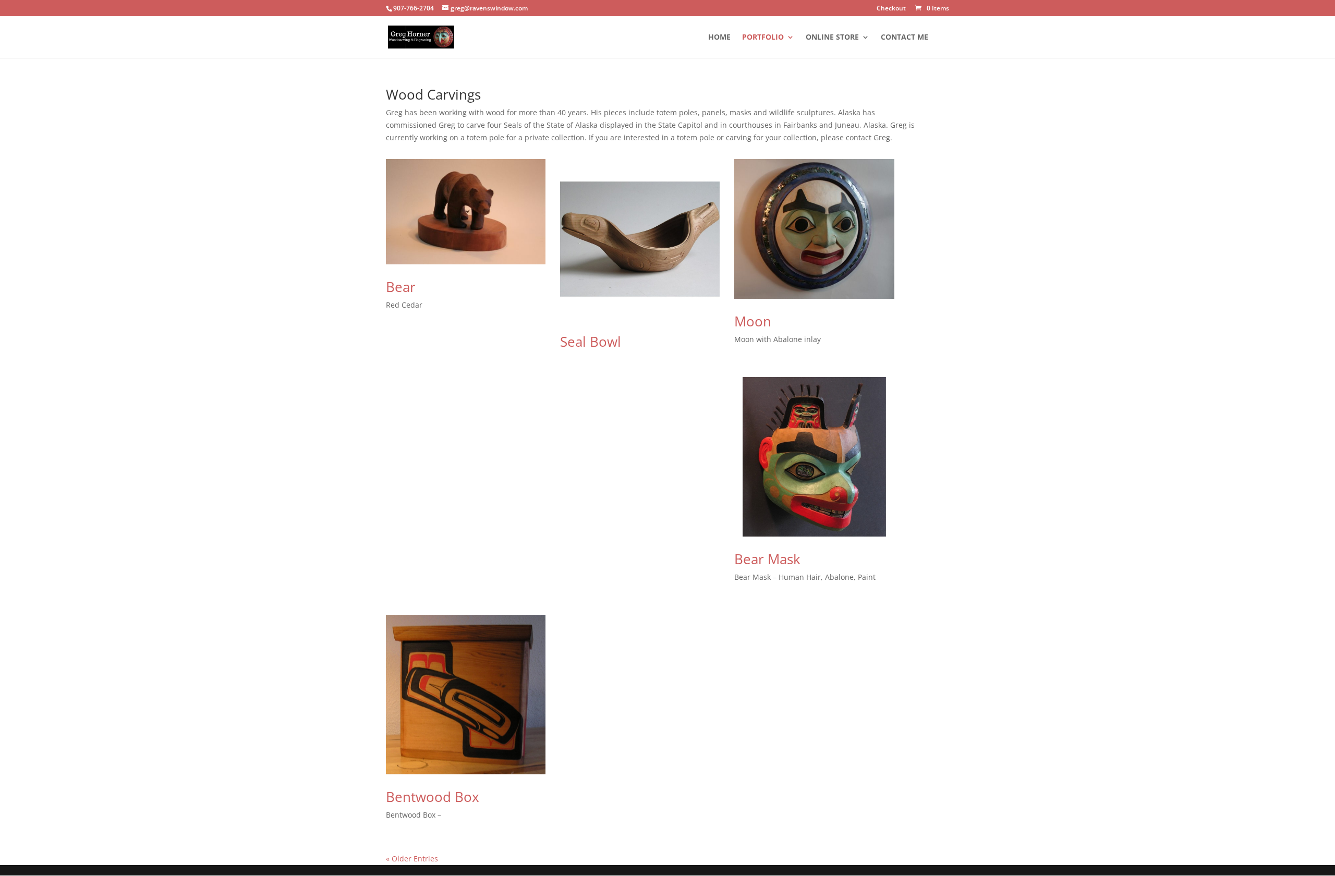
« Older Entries (412, 858)
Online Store (832, 37)
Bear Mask (767, 559)
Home (719, 37)
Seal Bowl (590, 341)
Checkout (891, 9)
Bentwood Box (432, 796)
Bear (401, 286)
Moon (752, 321)
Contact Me (904, 37)
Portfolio (763, 37)
